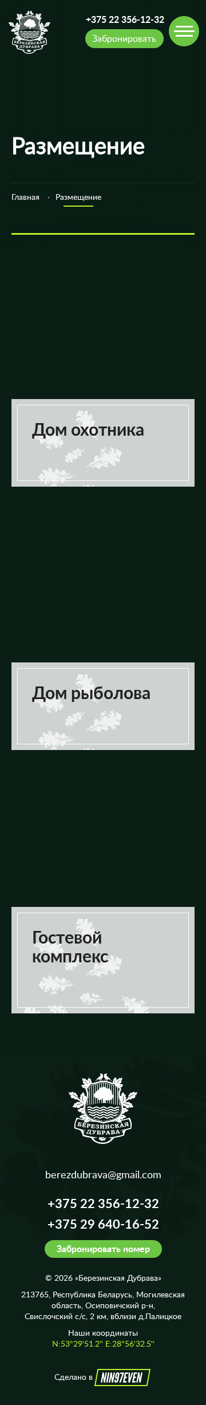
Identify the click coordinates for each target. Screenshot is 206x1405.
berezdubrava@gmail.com (103, 1174)
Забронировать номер (103, 1248)
